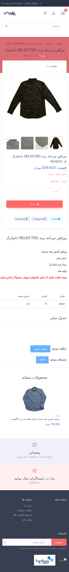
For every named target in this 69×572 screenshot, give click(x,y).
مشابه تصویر (40, 348)
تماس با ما (27, 519)
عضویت (59, 542)
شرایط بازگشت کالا (22, 515)
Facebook (20, 219)
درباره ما (28, 505)
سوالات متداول (25, 510)
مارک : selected (58, 181)
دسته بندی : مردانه (57, 174)
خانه (58, 43)
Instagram (38, 219)
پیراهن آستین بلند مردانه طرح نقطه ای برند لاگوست (35, 419)
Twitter (54, 219)
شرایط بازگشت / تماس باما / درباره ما (20, 3)
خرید (32, 204)
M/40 (42, 359)
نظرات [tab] (51, 66)
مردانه (49, 43)
